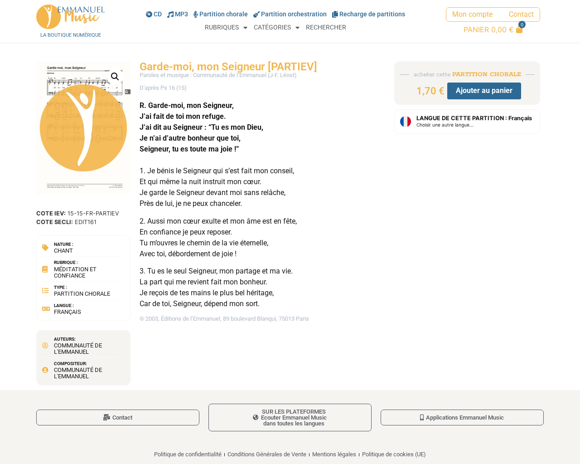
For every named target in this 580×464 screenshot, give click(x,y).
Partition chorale (223, 14)
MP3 (181, 14)
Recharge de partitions (372, 14)
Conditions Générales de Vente (266, 454)
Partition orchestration (294, 14)
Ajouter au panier (484, 90)
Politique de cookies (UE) (394, 454)
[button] (115, 76)
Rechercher (326, 27)
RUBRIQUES (222, 27)
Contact (521, 14)
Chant (63, 250)
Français (67, 311)
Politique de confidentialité (188, 454)
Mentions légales (334, 454)
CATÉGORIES (272, 27)
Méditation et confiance (75, 272)
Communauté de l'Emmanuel (78, 348)
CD (158, 14)
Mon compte (472, 14)
